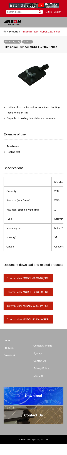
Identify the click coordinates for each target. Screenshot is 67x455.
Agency (37, 353)
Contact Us (39, 360)
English (57, 12)
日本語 (48, 12)
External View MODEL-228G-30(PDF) (28, 305)
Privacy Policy (41, 368)
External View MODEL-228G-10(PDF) (28, 278)
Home (7, 340)
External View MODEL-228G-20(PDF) (28, 291)
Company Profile (42, 345)
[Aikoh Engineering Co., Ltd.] (12, 22)
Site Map (38, 375)
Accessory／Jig (12, 41)
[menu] (61, 22)
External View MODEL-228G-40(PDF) (28, 319)
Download (9, 355)
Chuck (27, 41)
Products (9, 347)
